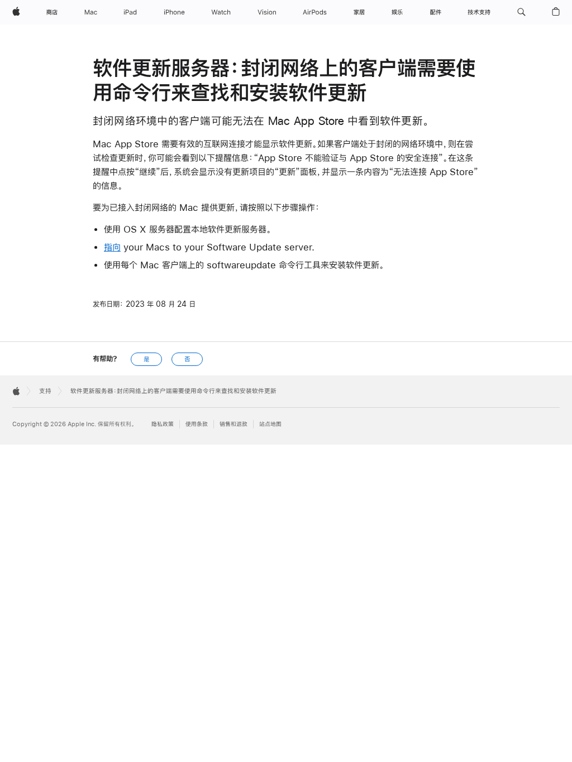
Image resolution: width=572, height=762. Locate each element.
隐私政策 (162, 424)
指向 (112, 247)
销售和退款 (233, 424)
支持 (45, 391)
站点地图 (270, 424)
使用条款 (196, 424)
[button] (521, 12)
